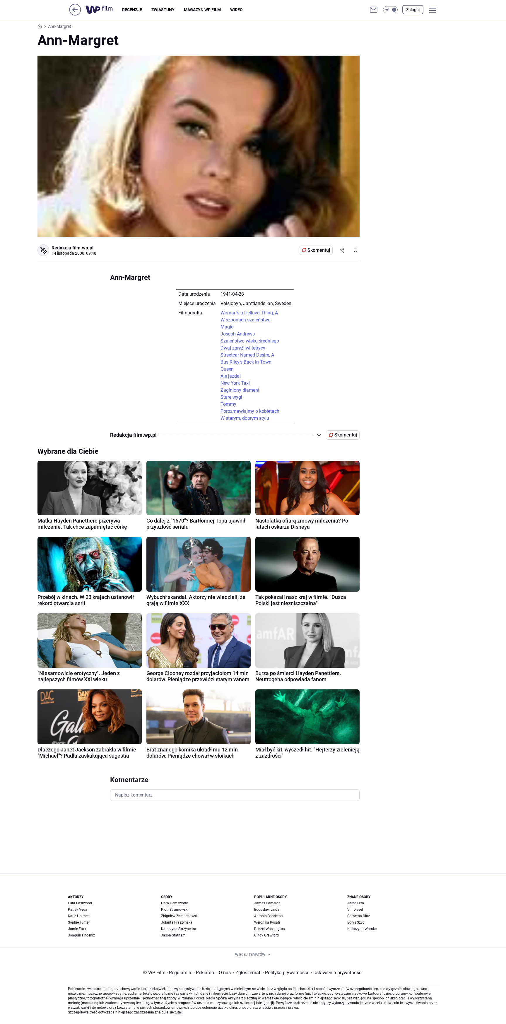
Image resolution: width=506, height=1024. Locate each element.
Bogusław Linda (266, 909)
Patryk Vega (77, 909)
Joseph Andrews (237, 334)
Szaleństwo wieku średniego (249, 341)
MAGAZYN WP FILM (202, 9)
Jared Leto (355, 903)
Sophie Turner (79, 922)
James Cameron (267, 903)
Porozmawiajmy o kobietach (249, 411)
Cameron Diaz (358, 916)
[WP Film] (104, 9)
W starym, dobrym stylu (244, 418)
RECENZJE (132, 9)
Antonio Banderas (268, 916)
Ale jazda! (230, 376)
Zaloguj (413, 9)
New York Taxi (235, 383)
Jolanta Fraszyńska (176, 922)
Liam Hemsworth (174, 903)
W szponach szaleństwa (245, 320)
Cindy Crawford (266, 935)
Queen (227, 369)
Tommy (228, 404)
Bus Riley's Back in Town (245, 362)
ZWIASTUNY (163, 9)
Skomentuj (318, 250)
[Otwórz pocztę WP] (373, 9)
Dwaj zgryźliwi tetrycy (242, 348)
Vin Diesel (355, 909)
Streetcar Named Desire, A (247, 355)
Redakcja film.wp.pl (72, 248)
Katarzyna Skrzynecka (178, 929)
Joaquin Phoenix (81, 935)
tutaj (178, 1012)
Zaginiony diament (239, 390)
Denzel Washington (269, 929)
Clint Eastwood (80, 903)
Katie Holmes (78, 916)
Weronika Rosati (267, 922)
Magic (226, 327)
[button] (390, 9)
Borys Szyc (355, 922)
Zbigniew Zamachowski (180, 916)
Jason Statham (173, 935)
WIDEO (236, 9)
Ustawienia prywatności (337, 972)
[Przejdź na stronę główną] (75, 14)
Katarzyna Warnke (362, 929)
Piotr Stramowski (174, 909)
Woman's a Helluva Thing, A (249, 313)
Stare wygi (231, 397)
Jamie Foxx (77, 929)
